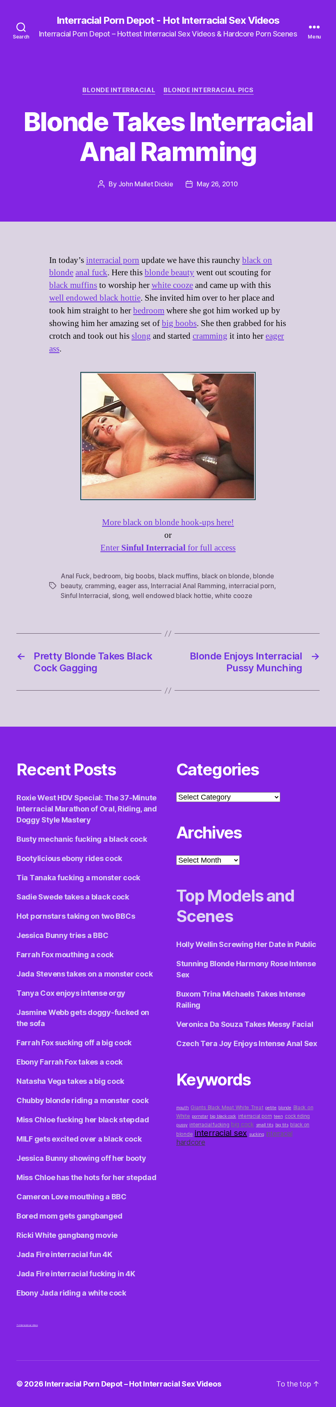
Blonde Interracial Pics (208, 90)
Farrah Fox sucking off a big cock (74, 1042)
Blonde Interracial (118, 90)
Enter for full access (168, 547)
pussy (182, 1125)
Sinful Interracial (85, 595)
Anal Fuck (75, 576)
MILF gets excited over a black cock (79, 1139)
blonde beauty (169, 272)
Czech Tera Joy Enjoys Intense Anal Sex (246, 1043)
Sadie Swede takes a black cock (72, 897)
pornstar (200, 1116)
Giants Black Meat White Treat (227, 1107)
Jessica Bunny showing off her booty (81, 1158)
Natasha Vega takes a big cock (70, 1081)
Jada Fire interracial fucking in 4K (75, 1273)
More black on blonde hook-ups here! (168, 522)
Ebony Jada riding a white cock (71, 1293)
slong (141, 336)
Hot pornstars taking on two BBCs (75, 916)
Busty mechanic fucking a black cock (81, 839)
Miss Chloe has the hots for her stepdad (86, 1177)
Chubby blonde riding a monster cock (82, 1100)
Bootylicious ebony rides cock (69, 858)
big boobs (179, 323)
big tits (281, 1125)
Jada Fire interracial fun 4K (64, 1254)
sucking (256, 1134)
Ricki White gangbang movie (67, 1235)
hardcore (190, 1142)
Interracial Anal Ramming (188, 586)
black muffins (73, 285)
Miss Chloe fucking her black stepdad (82, 1119)
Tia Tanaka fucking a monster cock (78, 877)
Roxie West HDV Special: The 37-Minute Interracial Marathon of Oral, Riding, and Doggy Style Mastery (86, 808)
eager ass (133, 586)
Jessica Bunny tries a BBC (62, 935)
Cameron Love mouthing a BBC (71, 1196)
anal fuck (91, 272)
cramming (210, 336)
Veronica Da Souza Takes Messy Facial (244, 1024)
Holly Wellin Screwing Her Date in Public (246, 944)
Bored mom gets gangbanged (69, 1216)
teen (278, 1116)
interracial (279, 1133)
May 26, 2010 (217, 184)
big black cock (223, 1116)
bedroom (148, 310)
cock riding (297, 1116)
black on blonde (226, 576)
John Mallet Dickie (145, 184)
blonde (284, 1107)
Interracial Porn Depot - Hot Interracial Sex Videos (168, 20)
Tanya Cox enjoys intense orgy (70, 993)
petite (270, 1107)
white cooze (172, 285)
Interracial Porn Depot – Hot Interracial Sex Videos (133, 1384)
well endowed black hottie (95, 298)
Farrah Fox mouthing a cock (65, 954)
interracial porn (112, 260)
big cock (242, 1124)
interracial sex (221, 1133)
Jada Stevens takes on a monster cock (84, 974)
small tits (264, 1125)
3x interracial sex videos (27, 1325)
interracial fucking (209, 1125)
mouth (182, 1107)
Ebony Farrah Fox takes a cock (69, 1062)
